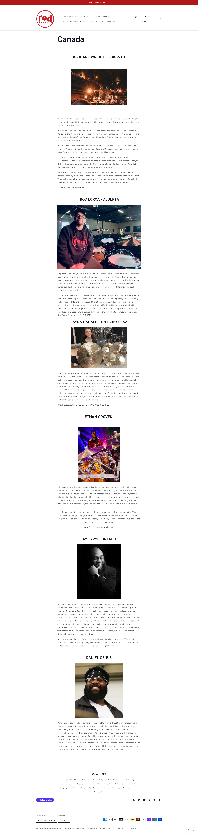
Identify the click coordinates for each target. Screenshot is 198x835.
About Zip (91, 780)
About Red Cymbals (77, 780)
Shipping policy (105, 828)
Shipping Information (68, 788)
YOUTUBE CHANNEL (99, 405)
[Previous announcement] (36, 2)
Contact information (119, 828)
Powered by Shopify (56, 828)
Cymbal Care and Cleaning (123, 780)
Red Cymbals (45, 828)
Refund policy (69, 828)
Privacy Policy (107, 784)
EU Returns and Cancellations (71, 784)
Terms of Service (99, 788)
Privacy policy (81, 828)
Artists (100, 780)
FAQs (98, 784)
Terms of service (93, 828)
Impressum (89, 784)
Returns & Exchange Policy (125, 784)
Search (65, 780)
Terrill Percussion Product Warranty (122, 788)
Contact (108, 780)
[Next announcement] (161, 2)
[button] (67, 16)
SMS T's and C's (84, 788)
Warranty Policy (99, 792)
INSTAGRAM (80, 187)
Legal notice (132, 828)
